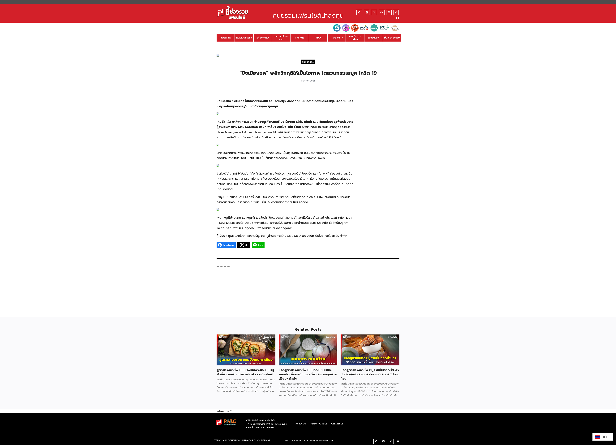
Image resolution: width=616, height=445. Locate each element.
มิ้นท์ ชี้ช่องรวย (392, 37)
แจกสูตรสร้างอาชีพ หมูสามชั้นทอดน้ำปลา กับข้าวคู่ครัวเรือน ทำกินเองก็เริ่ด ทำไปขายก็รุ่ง (370, 374)
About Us (300, 423)
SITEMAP (265, 440)
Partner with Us (319, 423)
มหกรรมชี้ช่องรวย (281, 37)
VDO (318, 37)
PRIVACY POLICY (251, 440)
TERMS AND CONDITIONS (228, 440)
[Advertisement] (380, 139)
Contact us (337, 423)
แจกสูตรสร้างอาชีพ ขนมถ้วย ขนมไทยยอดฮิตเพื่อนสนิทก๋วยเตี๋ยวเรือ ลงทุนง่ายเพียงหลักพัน (308, 374)
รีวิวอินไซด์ (373, 37)
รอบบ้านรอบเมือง (355, 37)
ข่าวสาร (336, 37)
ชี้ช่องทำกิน (262, 37)
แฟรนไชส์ (226, 37)
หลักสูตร (299, 37)
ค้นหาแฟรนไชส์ (244, 37)
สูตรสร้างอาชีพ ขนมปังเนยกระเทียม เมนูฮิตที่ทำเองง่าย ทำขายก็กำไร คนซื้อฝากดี (245, 372)
